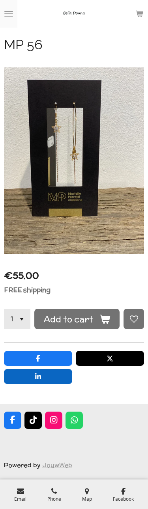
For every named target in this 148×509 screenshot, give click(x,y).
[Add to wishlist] (134, 319)
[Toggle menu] (8, 14)
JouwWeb (57, 465)
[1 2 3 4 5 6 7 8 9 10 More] (17, 319)
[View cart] (139, 14)
